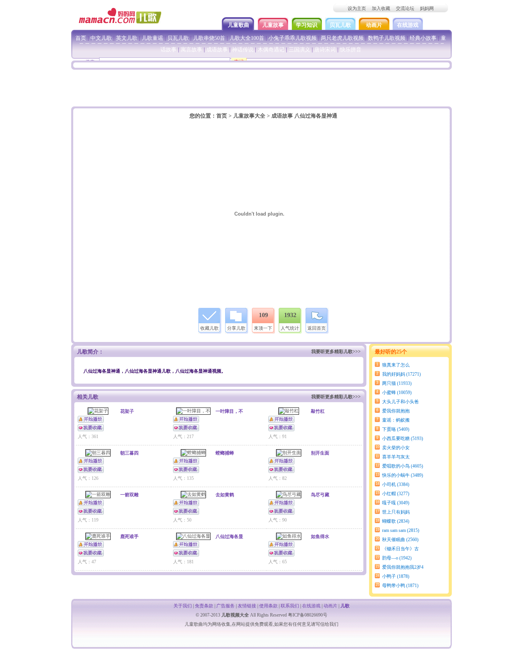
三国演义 (299, 49)
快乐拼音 (350, 49)
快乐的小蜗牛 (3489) (402, 475)
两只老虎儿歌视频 (342, 38)
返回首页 (316, 328)
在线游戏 (407, 25)
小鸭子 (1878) (395, 576)
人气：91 (277, 436)
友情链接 (247, 605)
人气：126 (88, 478)
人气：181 (183, 561)
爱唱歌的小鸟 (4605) (402, 466)
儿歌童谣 (152, 38)
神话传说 (242, 49)
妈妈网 (427, 8)
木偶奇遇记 (271, 49)
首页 (80, 38)
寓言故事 (191, 49)
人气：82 (277, 478)
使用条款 (268, 605)
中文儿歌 (101, 38)
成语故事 (217, 49)
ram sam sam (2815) (400, 530)
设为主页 (357, 8)
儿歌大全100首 (246, 38)
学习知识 (306, 25)
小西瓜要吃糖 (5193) (402, 438)
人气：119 (88, 520)
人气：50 (182, 520)
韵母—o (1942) (397, 558)
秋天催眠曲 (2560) (400, 539)
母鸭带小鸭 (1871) (400, 585)
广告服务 (225, 605)
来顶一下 (263, 328)
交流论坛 (405, 8)
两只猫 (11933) (397, 383)
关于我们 (182, 605)
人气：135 (183, 478)
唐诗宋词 (325, 49)
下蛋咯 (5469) (395, 429)
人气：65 (277, 561)
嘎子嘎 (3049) (395, 502)
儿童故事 (273, 25)
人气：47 (87, 561)
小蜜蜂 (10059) (397, 392)
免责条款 (204, 605)
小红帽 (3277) (395, 493)
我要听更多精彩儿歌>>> (336, 351)
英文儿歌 (126, 38)
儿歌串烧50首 (209, 38)
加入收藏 (381, 8)
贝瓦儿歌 (340, 25)
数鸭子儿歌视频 (386, 38)
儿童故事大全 (249, 116)
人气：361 (88, 436)
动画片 (374, 25)
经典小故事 (423, 38)
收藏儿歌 (209, 328)
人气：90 (277, 520)
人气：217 (183, 436)
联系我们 (290, 605)
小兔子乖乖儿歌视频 (292, 38)
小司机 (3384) (395, 484)
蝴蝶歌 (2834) (395, 521)
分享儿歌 (236, 328)
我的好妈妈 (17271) (401, 374)
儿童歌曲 (239, 25)
